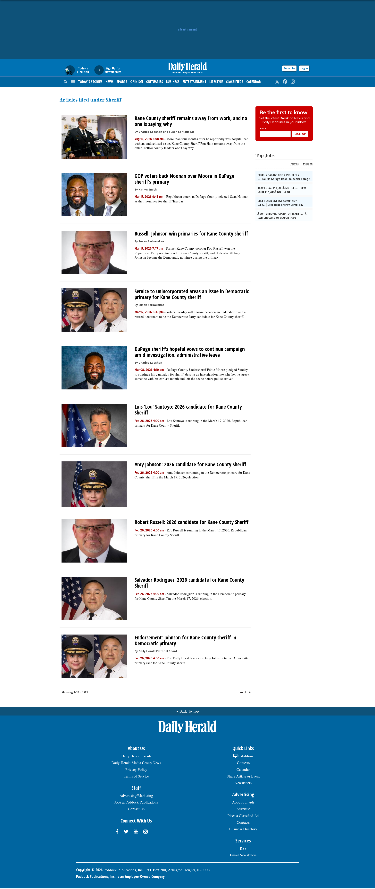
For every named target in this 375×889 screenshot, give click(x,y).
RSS (243, 848)
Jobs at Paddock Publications (136, 802)
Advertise (243, 808)
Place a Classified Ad (243, 815)
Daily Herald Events (136, 755)
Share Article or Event (243, 776)
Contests (243, 762)
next (243, 692)
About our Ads (243, 802)
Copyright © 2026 (89, 869)
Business (172, 81)
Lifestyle (216, 81)
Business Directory (243, 828)
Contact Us (136, 808)
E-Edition (245, 755)
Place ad (307, 163)
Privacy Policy (136, 769)
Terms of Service (136, 776)
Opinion (136, 81)
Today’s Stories (90, 81)
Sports (122, 81)
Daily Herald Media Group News (136, 762)
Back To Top (189, 711)
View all (294, 163)
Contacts (243, 822)
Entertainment (194, 81)
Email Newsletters (243, 854)
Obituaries (154, 81)
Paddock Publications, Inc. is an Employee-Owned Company (120, 876)
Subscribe (289, 68)
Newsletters (243, 782)
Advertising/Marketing (136, 795)
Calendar (253, 81)
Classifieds (234, 81)
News (109, 81)
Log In (304, 68)
